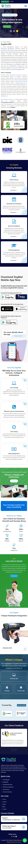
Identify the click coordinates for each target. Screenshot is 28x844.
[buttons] (12, 750)
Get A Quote (15, 26)
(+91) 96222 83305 (14, 561)
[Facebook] (12, 837)
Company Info (6, 779)
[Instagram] (14, 837)
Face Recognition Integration (12, 648)
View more (18, 336)
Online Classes (14, 180)
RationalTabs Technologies (7, 50)
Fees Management (14, 250)
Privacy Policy (6, 789)
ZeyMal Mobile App (7, 784)
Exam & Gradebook (14, 226)
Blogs (4, 806)
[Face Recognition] (25, 649)
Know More (6, 26)
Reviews (5, 801)
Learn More (13, 190)
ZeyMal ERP (5, 782)
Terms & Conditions (7, 792)
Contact (4, 809)
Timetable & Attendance (14, 204)
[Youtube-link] (14, 490)
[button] (10, 31)
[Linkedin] (16, 837)
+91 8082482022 (6, 819)
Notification (4, 1)
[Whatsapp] (25, 840)
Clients (4, 804)
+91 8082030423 (15, 819)
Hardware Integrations (8, 787)
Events (4, 799)
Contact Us (14, 481)
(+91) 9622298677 (7, 828)
